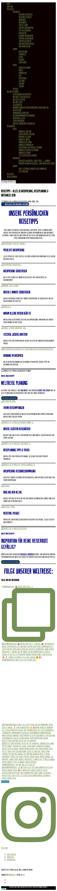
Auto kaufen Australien (26, 43)
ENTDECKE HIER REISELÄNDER (10, 562)
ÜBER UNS (10, 6)
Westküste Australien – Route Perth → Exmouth (34, 160)
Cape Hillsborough (25, 30)
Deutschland (23, 51)
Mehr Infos (3, 889)
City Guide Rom (23, 171)
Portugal (21, 59)
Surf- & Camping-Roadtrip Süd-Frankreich (33, 168)
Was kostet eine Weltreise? (22, 96)
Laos (20, 75)
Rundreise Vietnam (25, 152)
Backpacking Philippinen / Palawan (30, 147)
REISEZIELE (10, 9)
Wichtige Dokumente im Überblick (24, 123)
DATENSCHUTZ (11, 859)
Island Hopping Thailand (26, 134)
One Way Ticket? (18, 102)
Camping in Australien (26, 38)
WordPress (12, 875)
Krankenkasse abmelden (21, 112)
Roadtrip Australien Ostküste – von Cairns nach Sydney (37, 163)
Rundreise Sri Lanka (25, 142)
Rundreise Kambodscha (26, 144)
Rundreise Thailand (25, 131)
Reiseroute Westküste (26, 14)
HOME (8, 3)
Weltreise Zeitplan (19, 99)
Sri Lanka (22, 81)
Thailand (21, 83)
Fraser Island (23, 25)
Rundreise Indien (24, 139)
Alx (24, 875)
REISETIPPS (10, 174)
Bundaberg (22, 19)
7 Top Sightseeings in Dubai (28, 155)
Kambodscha (23, 73)
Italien (21, 57)
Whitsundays (23, 22)
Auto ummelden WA (24, 46)
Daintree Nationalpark (26, 27)
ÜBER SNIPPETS (11, 854)
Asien (14, 65)
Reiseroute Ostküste (25, 17)
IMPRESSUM (10, 857)
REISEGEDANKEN (12, 176)
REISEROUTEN (11, 126)
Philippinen (22, 78)
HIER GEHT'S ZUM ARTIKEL (9, 398)
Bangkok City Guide (25, 136)
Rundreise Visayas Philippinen (28, 150)
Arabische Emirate (25, 67)
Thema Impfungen (18, 120)
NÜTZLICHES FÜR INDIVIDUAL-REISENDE (17, 204)
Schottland (22, 62)
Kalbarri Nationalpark (26, 35)
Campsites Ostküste (25, 41)
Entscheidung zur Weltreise (22, 94)
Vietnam (21, 86)
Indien (21, 70)
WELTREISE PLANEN (12, 91)
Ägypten (15, 88)
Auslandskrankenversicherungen (24, 115)
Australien (16, 11)
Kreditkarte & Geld (19, 118)
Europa (15, 49)
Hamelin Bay (22, 33)
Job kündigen (17, 104)
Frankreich (22, 54)
